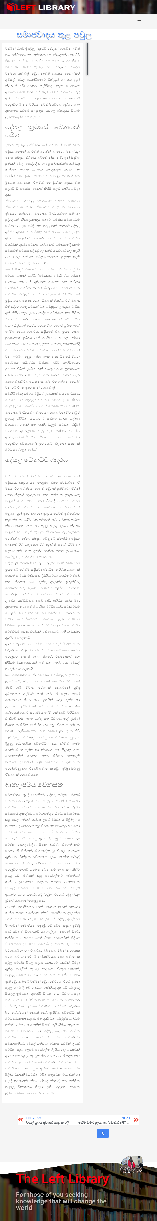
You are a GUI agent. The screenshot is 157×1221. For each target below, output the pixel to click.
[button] (139, 21)
